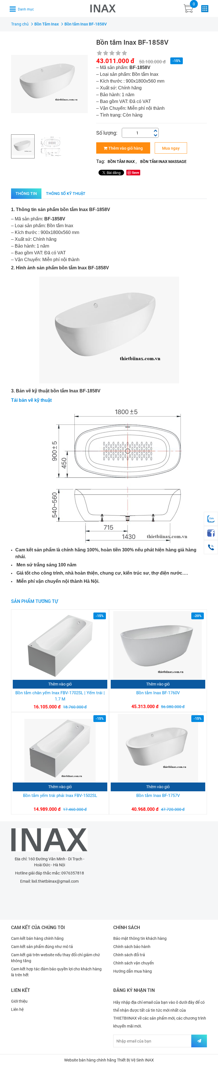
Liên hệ (17, 1009)
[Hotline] (211, 547)
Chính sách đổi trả (129, 955)
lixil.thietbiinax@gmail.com (55, 881)
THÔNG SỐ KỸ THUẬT (65, 193)
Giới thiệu (19, 1001)
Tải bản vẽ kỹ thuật (31, 400)
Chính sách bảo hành (131, 946)
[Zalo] (211, 519)
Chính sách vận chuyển (133, 963)
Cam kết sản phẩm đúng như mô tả (42, 946)
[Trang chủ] (49, 840)
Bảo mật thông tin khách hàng (140, 938)
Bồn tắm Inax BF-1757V (158, 795)
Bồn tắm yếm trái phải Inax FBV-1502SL (60, 795)
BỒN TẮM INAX (121, 161)
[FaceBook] (211, 533)
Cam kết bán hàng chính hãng (37, 938)
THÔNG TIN (26, 193)
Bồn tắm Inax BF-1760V (158, 692)
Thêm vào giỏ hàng (125, 148)
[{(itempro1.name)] (60, 645)
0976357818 (72, 873)
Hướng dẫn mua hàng (132, 971)
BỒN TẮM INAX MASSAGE (163, 161)
